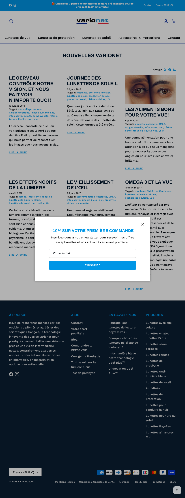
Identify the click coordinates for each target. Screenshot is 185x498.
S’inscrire (92, 265)
